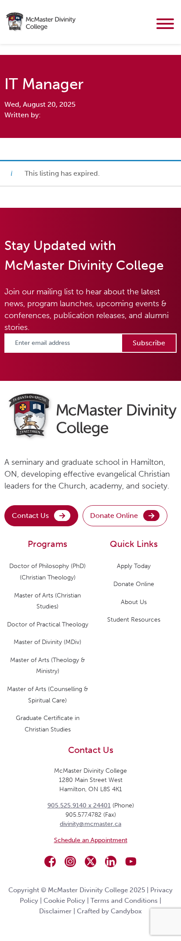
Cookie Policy (64, 901)
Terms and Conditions (124, 901)
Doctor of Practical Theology (47, 624)
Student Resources (133, 619)
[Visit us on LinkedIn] (110, 861)
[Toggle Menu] (165, 23)
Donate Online (114, 515)
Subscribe (149, 343)
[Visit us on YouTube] (131, 861)
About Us (134, 602)
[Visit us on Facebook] (50, 861)
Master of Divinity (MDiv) (47, 642)
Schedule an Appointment (90, 840)
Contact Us (30, 515)
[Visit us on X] (90, 861)
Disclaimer (55, 911)
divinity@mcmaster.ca (90, 824)
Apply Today (134, 566)
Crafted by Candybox (109, 911)
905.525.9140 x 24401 (79, 805)
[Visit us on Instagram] (70, 861)
